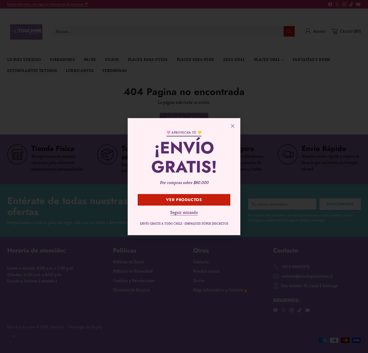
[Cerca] (232, 126)
